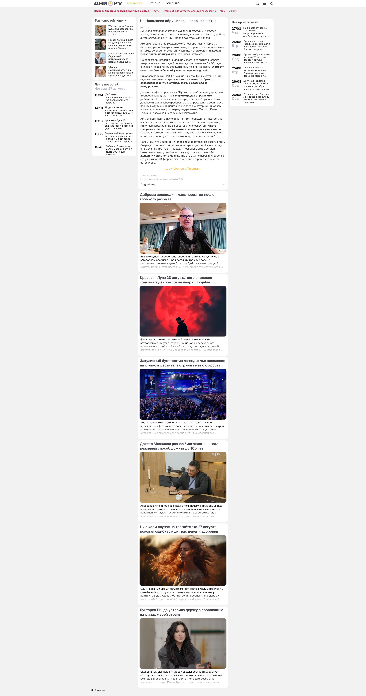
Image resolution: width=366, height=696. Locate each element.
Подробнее (148, 184)
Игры (222, 10)
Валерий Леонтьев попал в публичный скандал (121, 10)
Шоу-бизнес (135, 3)
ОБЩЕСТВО (172, 3)
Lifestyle (154, 3)
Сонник (233, 10)
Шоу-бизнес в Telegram (183, 168)
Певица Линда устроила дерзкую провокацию (189, 10)
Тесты (156, 10)
